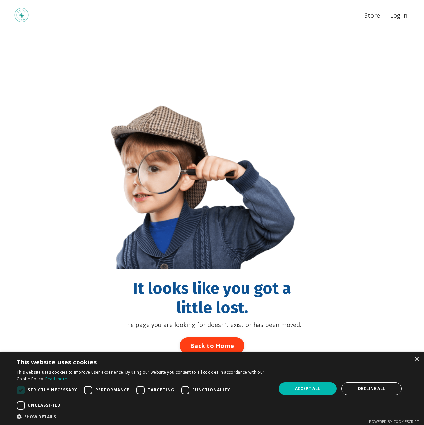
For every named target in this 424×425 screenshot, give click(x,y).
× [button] (416, 359)
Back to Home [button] (212, 346)
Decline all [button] (371, 388)
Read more (56, 379)
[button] (143, 416)
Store (372, 15)
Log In (398, 15)
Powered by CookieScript (394, 421)
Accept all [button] (307, 388)
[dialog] (212, 388)
